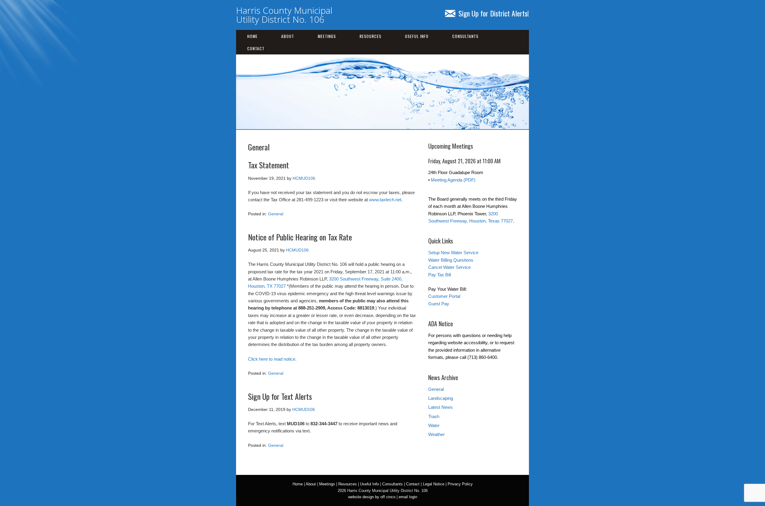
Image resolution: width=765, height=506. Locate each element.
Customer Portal (444, 296)
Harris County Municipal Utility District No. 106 (284, 14)
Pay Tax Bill (439, 274)
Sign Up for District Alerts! (493, 13)
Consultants (465, 36)
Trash (433, 416)
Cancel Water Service (449, 267)
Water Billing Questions (450, 260)
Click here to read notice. (272, 359)
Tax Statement (268, 165)
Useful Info (417, 36)
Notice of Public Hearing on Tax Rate (300, 237)
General (275, 213)
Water (434, 425)
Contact (255, 48)
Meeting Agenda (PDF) (453, 179)
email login (408, 497)
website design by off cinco (371, 497)
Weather (436, 434)
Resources (370, 36)
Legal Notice (433, 484)
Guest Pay (438, 303)
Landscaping (440, 398)
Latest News (440, 407)
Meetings (327, 36)
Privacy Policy (460, 484)
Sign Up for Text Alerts (280, 396)
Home (252, 36)
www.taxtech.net (385, 199)
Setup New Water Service (453, 252)
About (287, 36)
